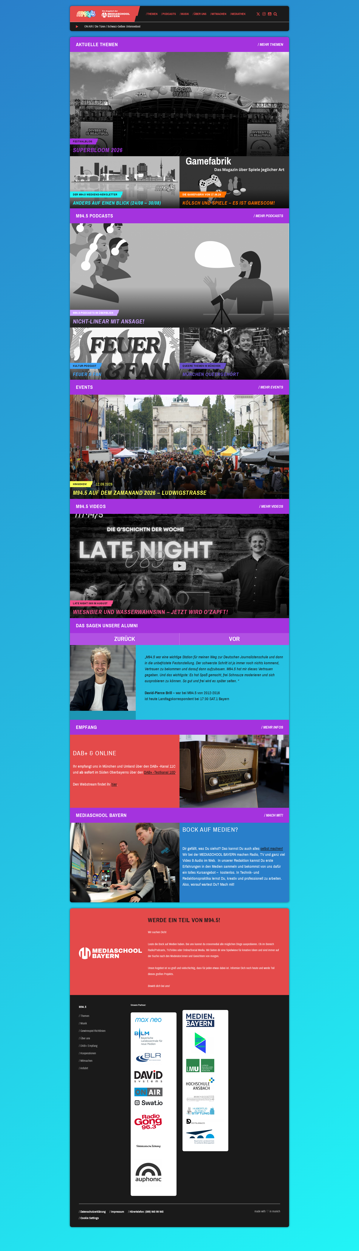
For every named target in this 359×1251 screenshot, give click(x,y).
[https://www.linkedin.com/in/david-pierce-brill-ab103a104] (103, 678)
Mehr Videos (272, 506)
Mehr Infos (273, 727)
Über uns (200, 14)
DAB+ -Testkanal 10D (159, 772)
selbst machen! (271, 848)
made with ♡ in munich (267, 1211)
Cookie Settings (89, 1218)
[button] (125, 639)
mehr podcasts (269, 216)
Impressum (117, 1211)
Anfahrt (84, 1068)
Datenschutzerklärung (93, 1211)
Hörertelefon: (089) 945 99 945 (146, 1211)
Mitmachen (218, 14)
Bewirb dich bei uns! (159, 986)
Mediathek (238, 14)
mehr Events (271, 387)
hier (114, 784)
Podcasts (169, 14)
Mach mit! (274, 815)
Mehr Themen (271, 44)
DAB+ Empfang (88, 1045)
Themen (152, 14)
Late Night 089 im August (90, 603)
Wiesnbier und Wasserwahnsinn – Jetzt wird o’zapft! (150, 612)
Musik (185, 14)
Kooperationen (88, 1053)
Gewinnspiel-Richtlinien (92, 1030)
